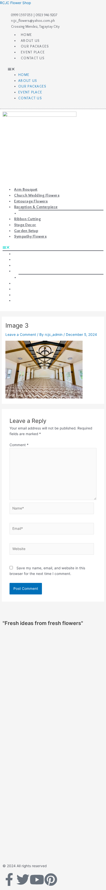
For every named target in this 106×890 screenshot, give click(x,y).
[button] (53, 69)
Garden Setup (26, 230)
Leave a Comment (20, 334)
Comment (19, 445)
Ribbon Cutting (27, 219)
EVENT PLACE (33, 52)
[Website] (52, 550)
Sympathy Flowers (30, 236)
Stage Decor (25, 224)
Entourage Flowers (31, 201)
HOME (26, 34)
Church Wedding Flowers (36, 195)
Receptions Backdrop (36, 213)
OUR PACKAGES (35, 46)
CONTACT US (33, 58)
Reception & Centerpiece (36, 206)
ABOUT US (30, 40)
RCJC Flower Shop (15, 3)
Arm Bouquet (26, 189)
